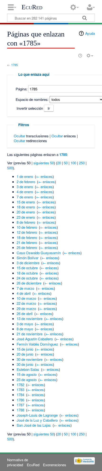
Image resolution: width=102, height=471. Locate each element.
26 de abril (24, 313)
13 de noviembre (29, 318)
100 (73, 162)
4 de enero (25, 191)
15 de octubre (27, 267)
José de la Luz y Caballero (37, 420)
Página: (21, 88)
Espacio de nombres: (32, 99)
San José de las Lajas (34, 425)
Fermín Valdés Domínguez (37, 344)
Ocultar (19, 135)
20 (59, 162)
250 (82, 162)
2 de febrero (26, 181)
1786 (20, 399)
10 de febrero (27, 227)
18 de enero (26, 206)
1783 (20, 389)
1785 (14, 64)
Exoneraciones (54, 464)
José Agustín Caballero (35, 338)
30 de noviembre (29, 359)
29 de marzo (26, 308)
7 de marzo (25, 288)
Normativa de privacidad (17, 462)
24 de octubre (27, 277)
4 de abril (24, 293)
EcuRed (32, 7)
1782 (20, 384)
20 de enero (26, 211)
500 (10, 167)
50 (66, 162)
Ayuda (90, 33)
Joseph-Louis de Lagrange (37, 415)
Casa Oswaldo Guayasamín (39, 252)
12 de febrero (27, 232)
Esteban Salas (28, 369)
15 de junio (25, 349)
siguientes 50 (43, 162)
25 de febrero (27, 247)
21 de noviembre (29, 333)
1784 (20, 394)
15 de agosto (27, 374)
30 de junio (25, 364)
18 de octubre (27, 272)
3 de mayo (25, 323)
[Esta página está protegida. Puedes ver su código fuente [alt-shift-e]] (72, 55)
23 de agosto (27, 379)
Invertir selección (30, 108)
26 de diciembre (29, 282)
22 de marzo (26, 303)
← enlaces (44, 176)
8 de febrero (26, 222)
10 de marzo (26, 298)
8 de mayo (25, 328)
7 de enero (25, 196)
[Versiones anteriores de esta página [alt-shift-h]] (80, 55)
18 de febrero (27, 237)
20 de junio (25, 354)
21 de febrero (27, 242)
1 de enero (25, 176)
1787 (20, 404)
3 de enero (25, 186)
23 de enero (26, 217)
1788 (20, 409)
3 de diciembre (28, 262)
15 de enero (26, 201)
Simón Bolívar (27, 257)
